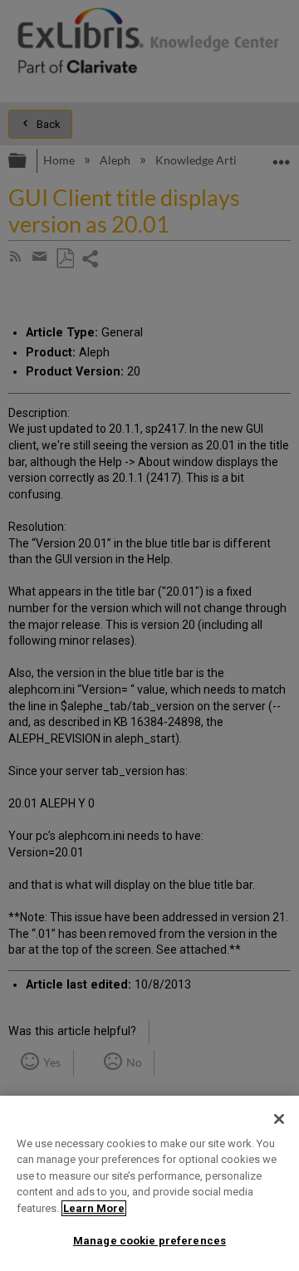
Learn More (94, 1208)
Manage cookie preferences (149, 1240)
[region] (149, 1183)
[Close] (279, 1119)
